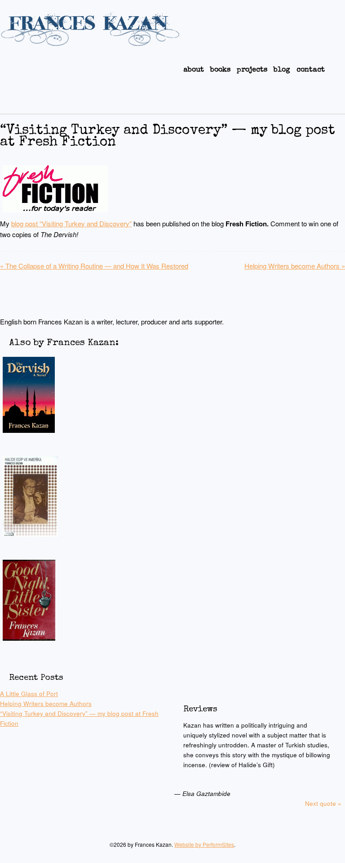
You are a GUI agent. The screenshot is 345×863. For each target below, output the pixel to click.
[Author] (90, 42)
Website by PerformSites (204, 844)
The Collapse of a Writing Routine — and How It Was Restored (94, 265)
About (193, 70)
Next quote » (323, 803)
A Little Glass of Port (29, 693)
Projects (252, 70)
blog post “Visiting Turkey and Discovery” (71, 223)
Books (220, 70)
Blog (282, 70)
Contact (310, 70)
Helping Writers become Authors (294, 265)
